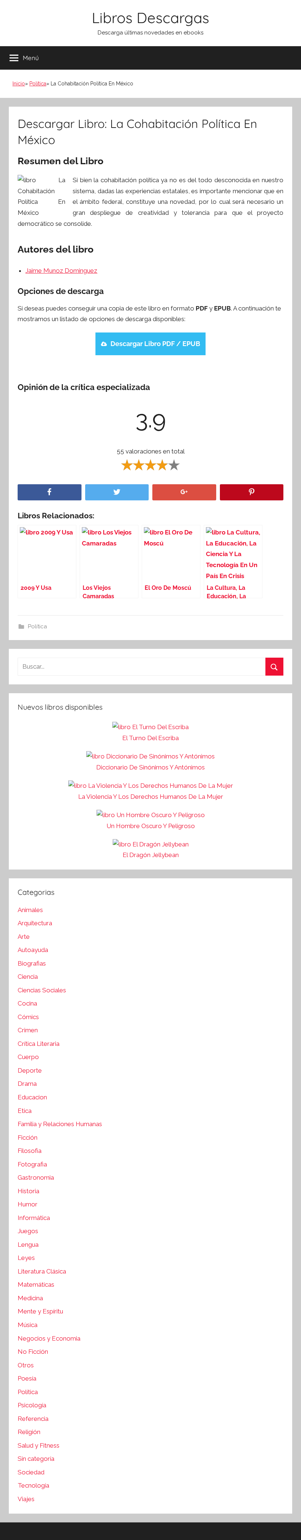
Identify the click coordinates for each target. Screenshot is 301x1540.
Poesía (27, 1378)
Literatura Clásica (42, 1271)
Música (27, 1324)
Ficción (27, 1137)
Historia (28, 1191)
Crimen (28, 1030)
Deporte (30, 1070)
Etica (25, 1110)
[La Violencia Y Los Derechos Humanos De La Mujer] (150, 785)
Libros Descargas (150, 17)
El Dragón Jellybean (151, 855)
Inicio (18, 84)
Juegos (28, 1231)
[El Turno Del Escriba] (150, 727)
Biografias (32, 963)
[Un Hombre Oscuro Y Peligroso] (150, 815)
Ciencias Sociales (42, 990)
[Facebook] (49, 492)
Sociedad (31, 1472)
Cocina (27, 1003)
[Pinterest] (252, 492)
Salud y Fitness (38, 1445)
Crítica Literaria (38, 1043)
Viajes (26, 1499)
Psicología (32, 1405)
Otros (26, 1365)
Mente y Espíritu (40, 1311)
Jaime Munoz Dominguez (61, 270)
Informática (34, 1217)
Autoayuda (33, 949)
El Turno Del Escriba (150, 738)
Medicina (30, 1298)
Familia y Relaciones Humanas (60, 1124)
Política (37, 84)
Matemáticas (36, 1284)
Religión (29, 1432)
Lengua (28, 1244)
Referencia (33, 1418)
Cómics (28, 1017)
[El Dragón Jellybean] (150, 844)
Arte (24, 936)
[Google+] (184, 492)
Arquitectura (35, 923)
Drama (27, 1083)
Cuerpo (28, 1057)
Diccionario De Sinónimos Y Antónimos (150, 767)
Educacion (32, 1097)
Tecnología (33, 1485)
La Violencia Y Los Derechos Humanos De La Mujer (150, 796)
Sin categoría (36, 1458)
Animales (30, 910)
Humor (27, 1204)
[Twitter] (117, 492)
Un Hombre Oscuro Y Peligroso (150, 826)
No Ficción (33, 1351)
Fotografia (32, 1164)
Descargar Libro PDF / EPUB (155, 344)
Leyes (26, 1257)
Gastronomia (36, 1177)
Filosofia (29, 1150)
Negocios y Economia (49, 1338)
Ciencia (28, 976)
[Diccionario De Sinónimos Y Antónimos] (150, 756)
